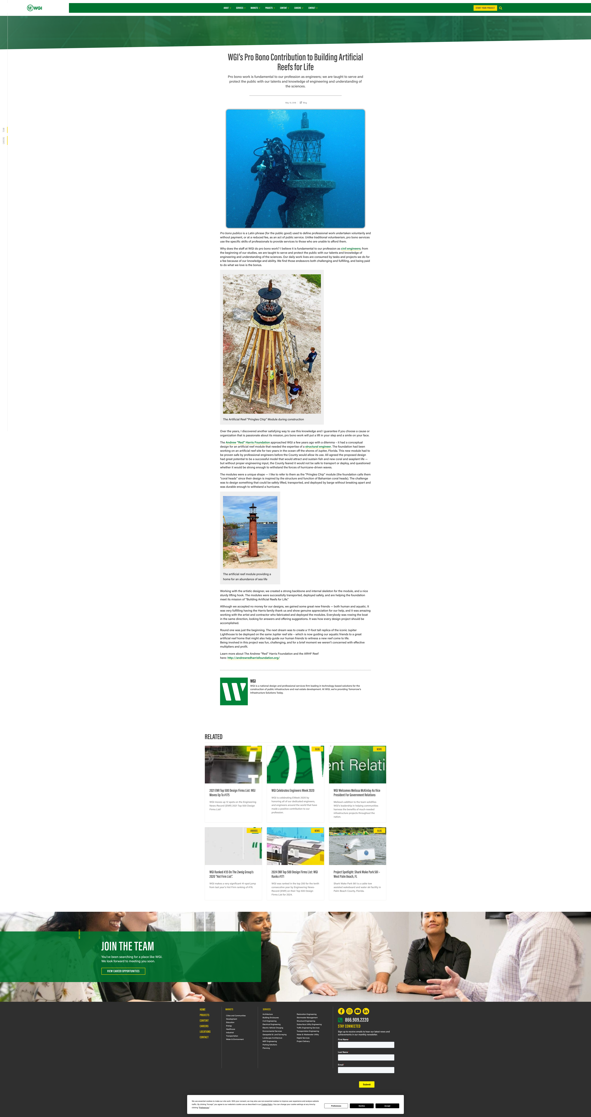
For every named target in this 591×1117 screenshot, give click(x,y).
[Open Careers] (303, 8)
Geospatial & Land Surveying (275, 1034)
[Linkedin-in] (366, 1011)
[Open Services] (245, 8)
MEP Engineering (270, 1041)
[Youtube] (357, 1011)
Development (231, 1018)
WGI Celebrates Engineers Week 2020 (292, 790)
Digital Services (303, 1037)
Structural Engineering (306, 1020)
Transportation (232, 1035)
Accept (387, 1106)
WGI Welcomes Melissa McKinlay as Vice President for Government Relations (357, 792)
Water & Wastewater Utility (308, 1034)
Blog (305, 102)
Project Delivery (303, 1041)
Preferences (336, 1106)
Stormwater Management (307, 1017)
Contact (204, 1037)
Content (204, 1020)
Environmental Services (272, 1031)
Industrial (230, 1032)
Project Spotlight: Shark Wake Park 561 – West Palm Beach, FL (357, 874)
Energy (229, 1025)
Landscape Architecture (272, 1037)
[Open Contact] (317, 8)
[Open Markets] (259, 8)
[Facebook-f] (341, 1011)
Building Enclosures (271, 1017)
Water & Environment (235, 1039)
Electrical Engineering (272, 1024)
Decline (362, 1106)
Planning (266, 1048)
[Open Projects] (274, 8)
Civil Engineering (269, 1020)
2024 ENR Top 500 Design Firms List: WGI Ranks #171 (294, 874)
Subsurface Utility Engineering (309, 1024)
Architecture (268, 1014)
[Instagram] (349, 1011)
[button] (500, 8)
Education (230, 1022)
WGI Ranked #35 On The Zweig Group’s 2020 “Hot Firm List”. (231, 874)
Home (202, 1009)
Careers (3, 140)
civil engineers (351, 248)
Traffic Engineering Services (308, 1027)
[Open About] (230, 8)
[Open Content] (288, 8)
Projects (204, 1015)
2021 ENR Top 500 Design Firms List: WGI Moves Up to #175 (232, 792)
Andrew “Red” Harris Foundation (248, 442)
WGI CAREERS (79, 934)
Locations (205, 1031)
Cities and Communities (236, 1015)
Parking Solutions (270, 1044)
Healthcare (230, 1029)
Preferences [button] (204, 1108)
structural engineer (318, 446)
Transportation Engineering (308, 1031)
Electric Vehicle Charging (273, 1027)
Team (3, 130)
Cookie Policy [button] (266, 1104)
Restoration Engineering (306, 1014)
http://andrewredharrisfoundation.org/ (253, 657)
